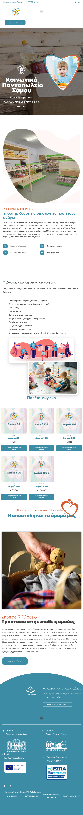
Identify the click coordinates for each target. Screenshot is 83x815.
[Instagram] (79, 2)
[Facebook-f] (75, 2)
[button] (41, 11)
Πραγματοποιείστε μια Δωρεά (14, 448)
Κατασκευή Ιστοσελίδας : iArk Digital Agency (23, 792)
